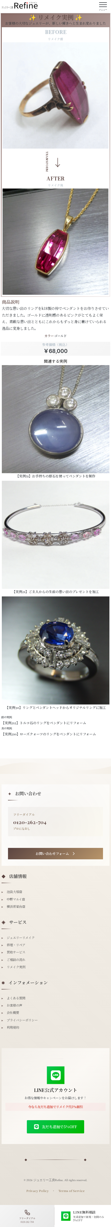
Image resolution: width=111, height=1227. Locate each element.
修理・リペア (13, 945)
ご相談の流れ (13, 960)
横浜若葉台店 (13, 906)
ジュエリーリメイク (18, 938)
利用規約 (10, 1027)
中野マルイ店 (13, 899)
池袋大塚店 (12, 892)
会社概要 (10, 1012)
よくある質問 (13, 998)
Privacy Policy (37, 1191)
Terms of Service (71, 1191)
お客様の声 (12, 1005)
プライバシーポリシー (20, 1020)
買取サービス (13, 952)
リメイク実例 (13, 967)
